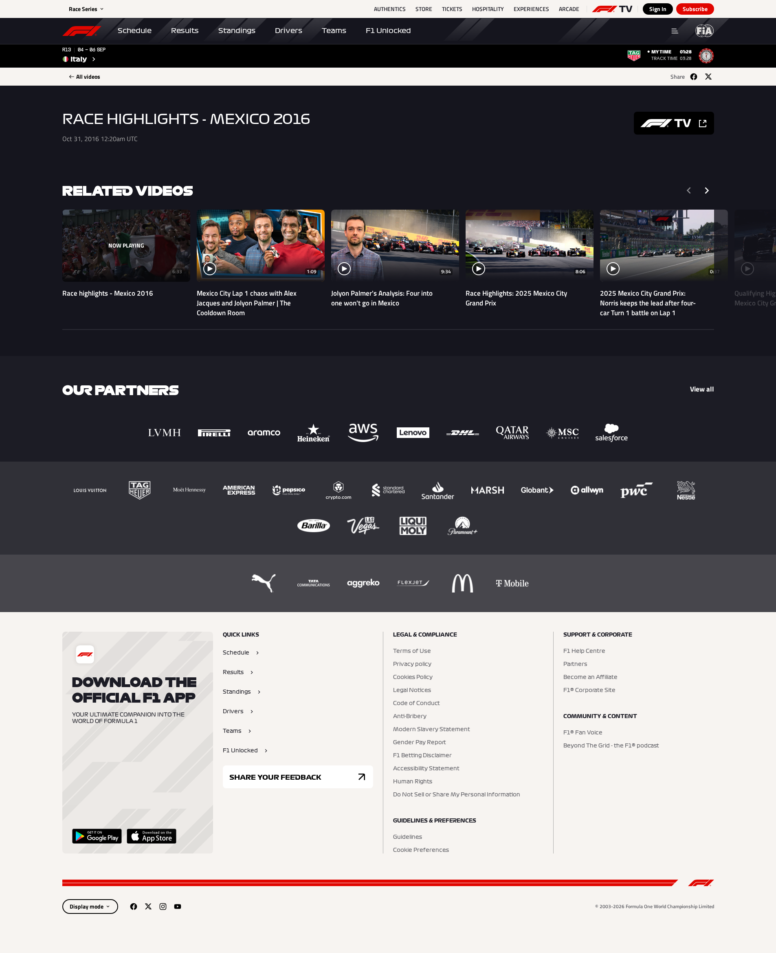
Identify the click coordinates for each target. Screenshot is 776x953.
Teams (334, 30)
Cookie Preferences (421, 850)
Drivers (288, 30)
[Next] (706, 190)
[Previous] (688, 190)
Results (185, 30)
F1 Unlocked (388, 30)
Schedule (135, 30)
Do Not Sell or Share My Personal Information (456, 794)
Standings (236, 30)
